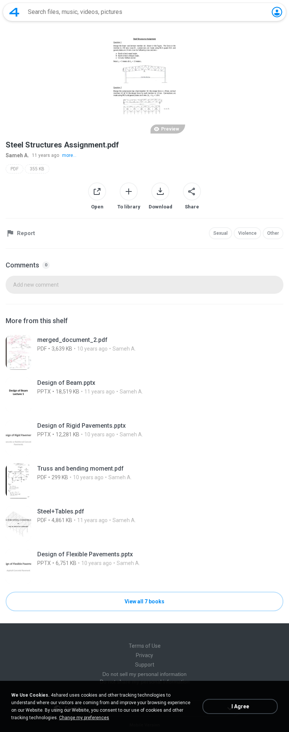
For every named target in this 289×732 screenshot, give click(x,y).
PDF (14, 169)
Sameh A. (17, 155)
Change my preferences (84, 717)
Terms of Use (145, 646)
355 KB (37, 169)
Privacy (144, 655)
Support (144, 665)
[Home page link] (14, 12)
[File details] (144, 352)
